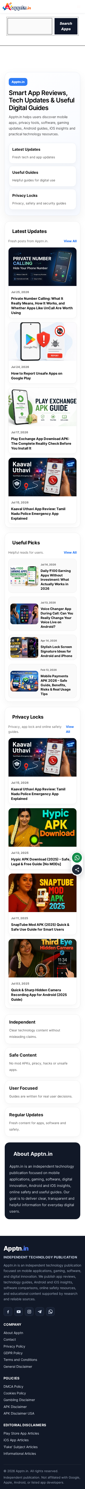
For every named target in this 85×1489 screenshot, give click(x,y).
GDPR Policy (13, 1353)
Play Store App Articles (21, 1433)
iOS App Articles (16, 1440)
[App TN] (16, 6)
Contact (10, 1339)
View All (70, 241)
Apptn (16, 1248)
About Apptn (13, 1333)
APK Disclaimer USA (19, 1413)
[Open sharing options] (77, 870)
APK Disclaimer (15, 1407)
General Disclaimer (18, 1366)
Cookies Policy (15, 1393)
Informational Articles (20, 1453)
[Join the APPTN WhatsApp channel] (77, 858)
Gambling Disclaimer (19, 1400)
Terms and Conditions (20, 1360)
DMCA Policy (13, 1386)
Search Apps (66, 26)
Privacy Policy (14, 1346)
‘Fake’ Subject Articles (21, 1447)
